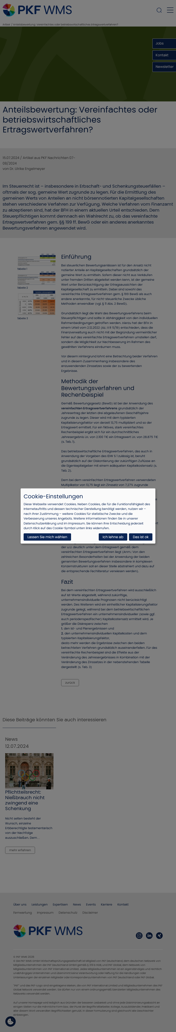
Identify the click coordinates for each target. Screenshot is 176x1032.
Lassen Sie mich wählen (47, 537)
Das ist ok (141, 537)
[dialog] (88, 516)
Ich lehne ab (113, 537)
